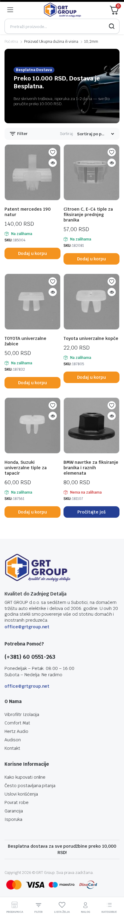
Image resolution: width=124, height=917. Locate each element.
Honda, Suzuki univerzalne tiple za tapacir (26, 468)
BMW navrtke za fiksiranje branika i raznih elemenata (91, 468)
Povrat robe (17, 802)
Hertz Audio (16, 731)
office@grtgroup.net (27, 627)
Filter (22, 133)
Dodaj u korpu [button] (32, 253)
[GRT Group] (62, 10)
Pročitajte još (91, 512)
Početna (11, 41)
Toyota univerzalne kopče (91, 338)
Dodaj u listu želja (53, 152)
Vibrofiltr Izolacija (22, 714)
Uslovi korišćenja (21, 794)
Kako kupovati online (25, 777)
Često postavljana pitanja (30, 785)
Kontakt (12, 748)
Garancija (14, 811)
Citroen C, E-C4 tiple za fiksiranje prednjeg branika (88, 214)
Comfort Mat (17, 723)
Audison (13, 740)
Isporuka (13, 819)
